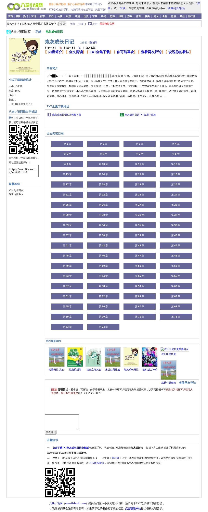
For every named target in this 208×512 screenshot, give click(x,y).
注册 (81, 23)
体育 (138, 16)
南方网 (93, 42)
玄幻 (51, 16)
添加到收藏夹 (16, 190)
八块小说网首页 (21, 31)
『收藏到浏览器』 (175, 8)
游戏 (129, 16)
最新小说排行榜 (57, 4)
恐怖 (112, 16)
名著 (164, 16)
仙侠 (59, 16)
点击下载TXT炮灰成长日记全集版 (71, 447)
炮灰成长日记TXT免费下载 (66, 114)
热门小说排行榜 (76, 4)
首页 (11, 16)
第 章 (67, 143)
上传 (94, 23)
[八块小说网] (28, 12)
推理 (121, 16)
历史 (86, 16)
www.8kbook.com (75, 503)
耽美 (147, 16)
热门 (26, 16)
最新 (18, 16)
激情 (173, 16)
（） (54, 47)
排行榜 (191, 16)
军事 (94, 16)
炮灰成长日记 (54, 31)
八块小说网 (56, 503)
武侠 (68, 16)
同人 (156, 16)
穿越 (77, 16)
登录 (122, 8)
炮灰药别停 (75, 369)
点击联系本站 (96, 463)
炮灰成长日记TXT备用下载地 (140, 114)
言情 (33, 16)
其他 (182, 16)
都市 (42, 16)
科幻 (103, 16)
